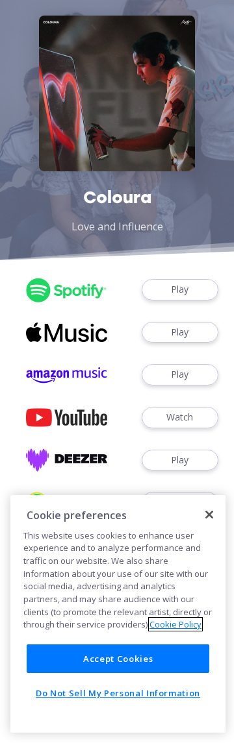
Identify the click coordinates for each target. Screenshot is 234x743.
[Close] (209, 514)
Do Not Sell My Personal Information (118, 693)
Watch (179, 417)
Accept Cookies (118, 658)
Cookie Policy (176, 624)
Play (179, 289)
